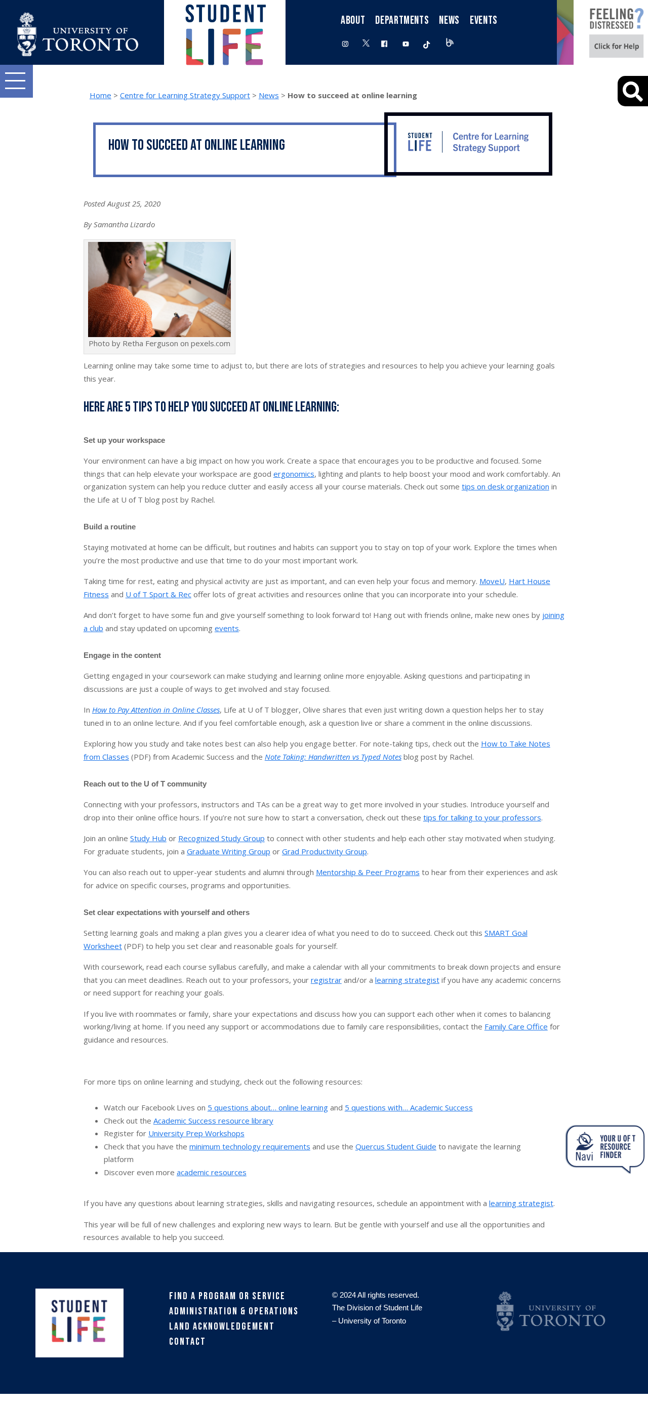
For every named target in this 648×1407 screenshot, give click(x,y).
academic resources (212, 1172)
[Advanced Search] (633, 91)
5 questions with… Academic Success (409, 1107)
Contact (187, 1342)
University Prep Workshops (196, 1133)
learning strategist (407, 980)
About (353, 20)
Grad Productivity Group (324, 851)
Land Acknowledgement (222, 1326)
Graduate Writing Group (228, 851)
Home (100, 95)
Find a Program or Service (227, 1296)
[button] (16, 81)
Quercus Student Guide (395, 1146)
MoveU (492, 581)
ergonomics (293, 474)
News (269, 95)
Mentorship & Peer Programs (368, 872)
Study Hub (148, 838)
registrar (326, 980)
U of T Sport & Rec (158, 594)
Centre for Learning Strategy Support (185, 95)
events (227, 628)
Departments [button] (402, 20)
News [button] (449, 20)
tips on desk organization (505, 486)
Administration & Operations (234, 1311)
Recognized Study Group (221, 838)
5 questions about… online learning (268, 1107)
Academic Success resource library (213, 1120)
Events (484, 20)
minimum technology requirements (249, 1146)
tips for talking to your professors (482, 817)
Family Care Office (516, 1026)
